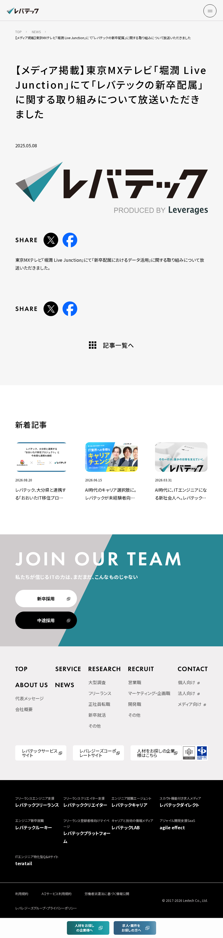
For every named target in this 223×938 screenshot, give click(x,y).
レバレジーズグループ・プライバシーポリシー (46, 908)
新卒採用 (46, 598)
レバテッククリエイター (85, 802)
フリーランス (99, 693)
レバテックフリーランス (37, 802)
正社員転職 (99, 704)
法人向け (186, 693)
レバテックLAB (132, 824)
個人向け (186, 682)
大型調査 (97, 682)
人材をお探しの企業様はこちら (156, 752)
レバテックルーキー (33, 824)
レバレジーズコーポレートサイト (97, 752)
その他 (94, 726)
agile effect (177, 824)
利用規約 (21, 893)
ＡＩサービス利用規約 (56, 893)
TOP (18, 31)
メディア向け (190, 704)
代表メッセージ (29, 698)
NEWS (36, 31)
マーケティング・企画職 (149, 693)
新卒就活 (97, 715)
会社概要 (24, 709)
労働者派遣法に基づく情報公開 (107, 893)
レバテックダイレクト (180, 802)
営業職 (134, 682)
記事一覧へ (118, 345)
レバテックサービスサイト (39, 752)
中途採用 (46, 620)
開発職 (134, 704)
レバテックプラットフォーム (86, 831)
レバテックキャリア (131, 802)
